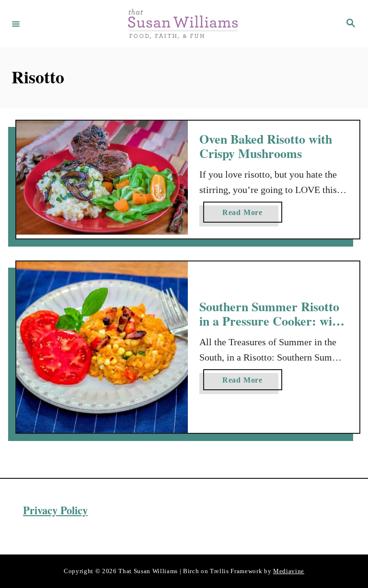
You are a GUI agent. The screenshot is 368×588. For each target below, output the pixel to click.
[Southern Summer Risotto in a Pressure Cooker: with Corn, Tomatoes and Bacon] (102, 347)
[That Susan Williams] (183, 24)
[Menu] (16, 23)
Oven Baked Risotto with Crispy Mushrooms (265, 146)
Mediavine (288, 571)
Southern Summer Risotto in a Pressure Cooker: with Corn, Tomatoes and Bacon (272, 320)
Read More (246, 215)
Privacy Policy (55, 510)
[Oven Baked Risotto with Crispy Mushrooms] (102, 178)
